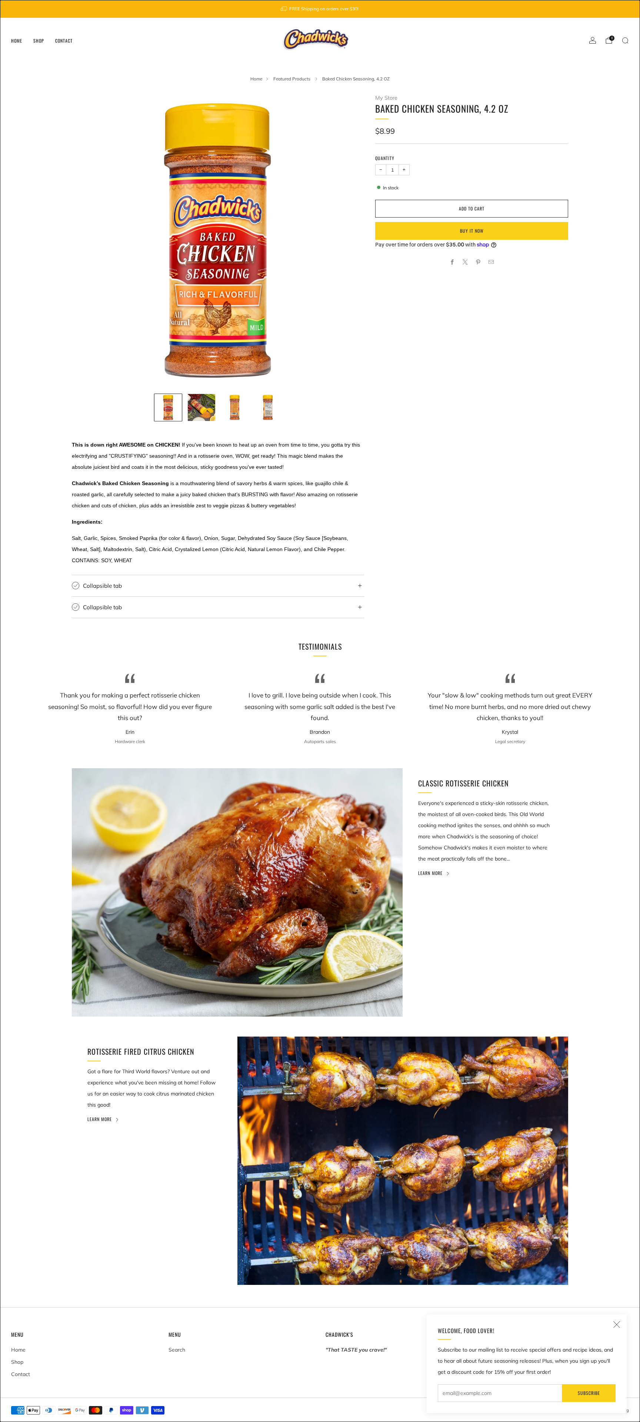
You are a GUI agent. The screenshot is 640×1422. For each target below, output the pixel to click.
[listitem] (320, 9)
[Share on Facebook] (452, 262)
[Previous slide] (86, 240)
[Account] (592, 40)
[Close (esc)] (617, 1325)
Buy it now (472, 231)
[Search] (625, 40)
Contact (64, 40)
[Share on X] (465, 262)
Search (177, 1349)
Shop (38, 40)
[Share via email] (491, 262)
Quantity (384, 158)
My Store (386, 97)
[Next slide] (349, 240)
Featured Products (292, 79)
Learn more (430, 873)
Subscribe (589, 1393)
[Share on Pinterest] (478, 262)
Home (16, 40)
